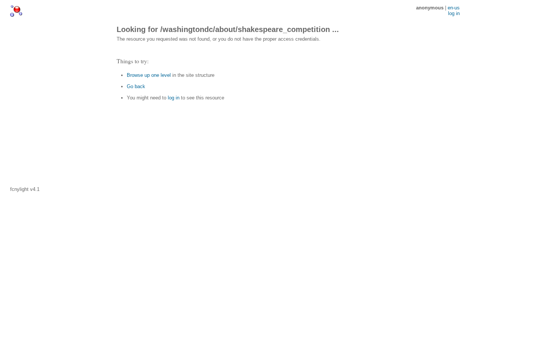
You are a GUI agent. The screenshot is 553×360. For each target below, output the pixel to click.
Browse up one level (149, 75)
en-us (454, 8)
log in (173, 98)
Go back (136, 86)
